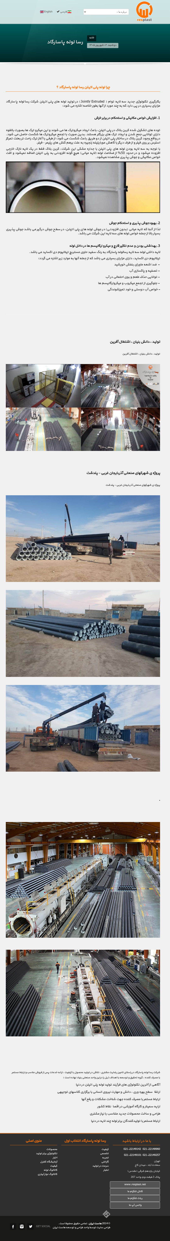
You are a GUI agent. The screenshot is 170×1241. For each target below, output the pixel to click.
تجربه (105, 1158)
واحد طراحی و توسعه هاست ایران (70, 1227)
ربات (139, 1198)
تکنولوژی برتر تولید (46, 1153)
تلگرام (133, 1198)
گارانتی (105, 1162)
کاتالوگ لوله (50, 1170)
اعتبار (106, 1170)
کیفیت (105, 1149)
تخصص (104, 1153)
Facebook (13, 1226)
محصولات (51, 1149)
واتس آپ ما (135, 1205)
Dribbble (22, 1226)
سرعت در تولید (100, 1166)
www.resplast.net (135, 1185)
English (48, 12)
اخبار (55, 1158)
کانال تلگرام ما (135, 1191)
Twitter (30, 1226)
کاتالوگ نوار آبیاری (47, 1174)
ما (129, 1198)
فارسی (64, 12)
